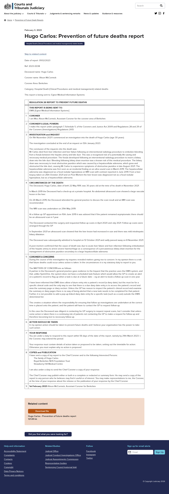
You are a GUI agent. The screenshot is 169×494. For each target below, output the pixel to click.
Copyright (8, 467)
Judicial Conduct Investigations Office (63, 455)
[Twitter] (155, 13)
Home (9, 20)
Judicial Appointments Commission (61, 459)
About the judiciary (12, 13)
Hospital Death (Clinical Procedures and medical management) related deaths (54, 44)
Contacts (8, 459)
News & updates (91, 13)
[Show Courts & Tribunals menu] (45, 14)
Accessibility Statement (15, 451)
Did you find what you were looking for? (48, 434)
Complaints (9, 455)
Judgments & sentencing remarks (65, 13)
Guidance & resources (112, 13)
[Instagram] (159, 13)
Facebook (91, 451)
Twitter (89, 458)
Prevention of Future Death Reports (29, 20)
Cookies (8, 463)
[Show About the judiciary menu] (23, 14)
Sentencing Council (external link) (61, 467)
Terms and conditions (14, 475)
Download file (45, 411)
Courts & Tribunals (35, 13)
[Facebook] (163, 13)
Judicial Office (52, 451)
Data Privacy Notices (14, 471)
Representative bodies (56, 463)
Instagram (91, 454)
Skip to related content (35, 54)
